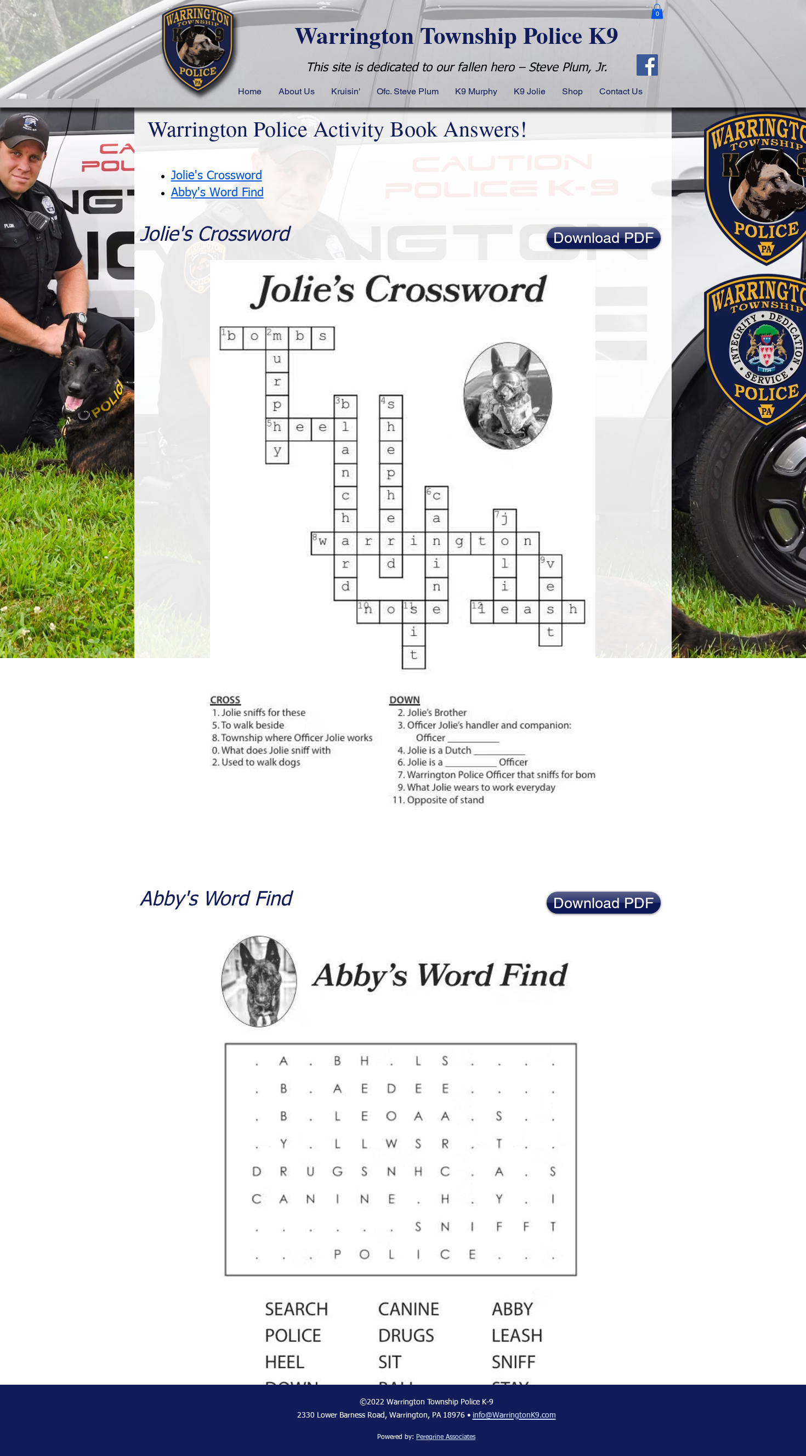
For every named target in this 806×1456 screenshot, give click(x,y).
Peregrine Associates (445, 1437)
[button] (657, 11)
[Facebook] (647, 65)
